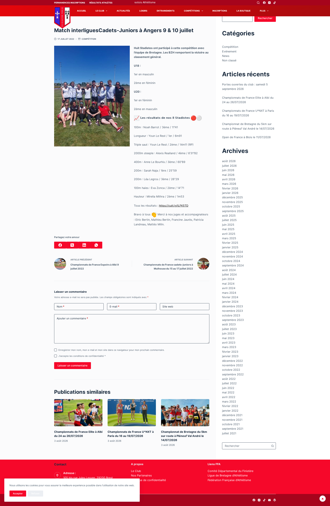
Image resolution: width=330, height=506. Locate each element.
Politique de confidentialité (148, 480)
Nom (60, 306)
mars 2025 (229, 238)
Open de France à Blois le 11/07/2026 (246, 137)
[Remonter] (323, 499)
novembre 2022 (232, 365)
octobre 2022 (231, 369)
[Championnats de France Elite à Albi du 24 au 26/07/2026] (78, 412)
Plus (262, 10)
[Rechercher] (258, 2)
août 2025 (229, 215)
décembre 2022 (232, 360)
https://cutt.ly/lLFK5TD (173, 205)
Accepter (18, 493)
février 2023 (230, 351)
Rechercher (265, 18)
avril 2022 (228, 397)
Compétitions (192, 10)
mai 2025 (228, 229)
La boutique (243, 10)
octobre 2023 (231, 315)
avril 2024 (228, 288)
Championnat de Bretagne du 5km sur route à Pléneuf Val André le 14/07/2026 (184, 436)
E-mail (114, 306)
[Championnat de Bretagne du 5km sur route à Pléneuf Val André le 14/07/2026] (185, 412)
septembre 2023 (233, 320)
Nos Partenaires (141, 475)
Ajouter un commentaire (72, 318)
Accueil (81, 10)
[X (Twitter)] (72, 245)
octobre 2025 (231, 206)
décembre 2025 (232, 197)
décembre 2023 (232, 306)
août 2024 (229, 270)
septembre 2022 (233, 374)
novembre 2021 (232, 419)
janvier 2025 (230, 247)
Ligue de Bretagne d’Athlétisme (228, 475)
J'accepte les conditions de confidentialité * (82, 356)
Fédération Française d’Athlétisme (229, 480)
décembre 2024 (232, 252)
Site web (167, 306)
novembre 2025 (232, 202)
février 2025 (230, 242)
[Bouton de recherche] (272, 446)
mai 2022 (228, 392)
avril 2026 (228, 179)
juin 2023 (228, 333)
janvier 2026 (230, 193)
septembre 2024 (233, 265)
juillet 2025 (229, 220)
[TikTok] (274, 2)
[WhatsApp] (96, 245)
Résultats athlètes (100, 2)
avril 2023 (228, 342)
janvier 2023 (230, 356)
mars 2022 (229, 401)
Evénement (229, 51)
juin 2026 (228, 170)
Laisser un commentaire (72, 365)
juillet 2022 (229, 383)
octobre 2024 (231, 261)
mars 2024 (229, 292)
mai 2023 (228, 338)
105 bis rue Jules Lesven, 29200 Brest (88, 477)
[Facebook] (264, 2)
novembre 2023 (232, 310)
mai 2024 (228, 283)
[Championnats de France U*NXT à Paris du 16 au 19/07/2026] (132, 412)
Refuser (35, 493)
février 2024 (230, 297)
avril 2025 (228, 233)
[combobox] (245, 445)
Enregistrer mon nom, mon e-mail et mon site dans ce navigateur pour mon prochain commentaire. (111, 350)
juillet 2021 (229, 433)
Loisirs (143, 10)
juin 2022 (228, 388)
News (225, 56)
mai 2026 (228, 175)
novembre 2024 (232, 256)
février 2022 (230, 406)
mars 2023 (229, 347)
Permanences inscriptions (69, 2)
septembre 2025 (233, 211)
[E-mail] (269, 500)
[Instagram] (269, 2)
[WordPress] (274, 500)
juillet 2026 (229, 165)
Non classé (229, 60)
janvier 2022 (230, 410)
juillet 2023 (229, 329)
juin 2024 (228, 279)
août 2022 (229, 379)
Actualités (123, 10)
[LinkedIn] (84, 245)
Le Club (100, 10)
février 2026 (230, 188)
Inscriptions (219, 10)
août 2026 (229, 161)
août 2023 (229, 324)
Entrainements (165, 10)
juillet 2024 (229, 274)
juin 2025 (228, 224)
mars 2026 (229, 183)
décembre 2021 (232, 415)
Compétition (89, 39)
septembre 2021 (232, 428)
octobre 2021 (231, 424)
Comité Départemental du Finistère (230, 471)
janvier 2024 (230, 301)
